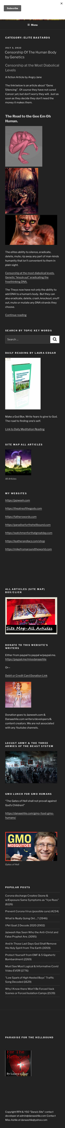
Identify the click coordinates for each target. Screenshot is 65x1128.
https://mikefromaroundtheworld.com (28, 549)
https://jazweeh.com (17, 500)
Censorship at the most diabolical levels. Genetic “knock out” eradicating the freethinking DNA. (29, 277)
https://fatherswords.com (21, 516)
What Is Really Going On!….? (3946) (26, 918)
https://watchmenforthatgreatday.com (28, 532)
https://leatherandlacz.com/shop (25, 541)
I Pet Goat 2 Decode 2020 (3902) (25, 925)
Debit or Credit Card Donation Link (26, 675)
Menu (34, 24)
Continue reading (16, 315)
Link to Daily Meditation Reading (25, 429)
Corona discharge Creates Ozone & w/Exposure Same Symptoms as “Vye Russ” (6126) (32, 900)
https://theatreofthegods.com (23, 508)
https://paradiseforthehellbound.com (28, 524)
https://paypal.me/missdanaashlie (25, 659)
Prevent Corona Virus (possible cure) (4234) (32, 911)
